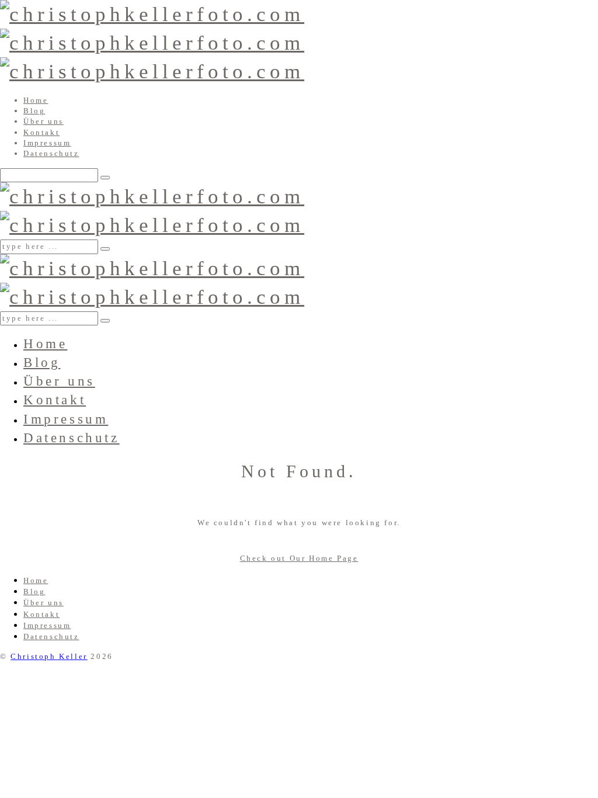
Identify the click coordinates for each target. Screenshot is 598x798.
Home (35, 100)
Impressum (47, 142)
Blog (34, 110)
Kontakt (41, 132)
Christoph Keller (49, 656)
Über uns (43, 121)
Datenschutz (51, 153)
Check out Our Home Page (299, 558)
